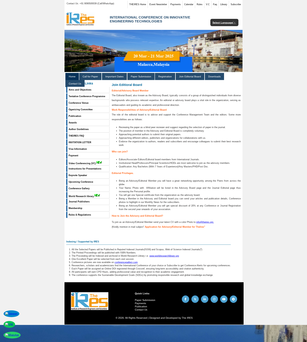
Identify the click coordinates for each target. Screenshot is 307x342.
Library (223, 4)
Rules (200, 4)
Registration (165, 76)
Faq (215, 4)
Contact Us (75, 83)
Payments (175, 4)
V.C (208, 4)
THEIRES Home (137, 4)
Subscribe (236, 4)
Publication (141, 306)
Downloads (214, 76)
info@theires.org (204, 222)
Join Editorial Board (190, 76)
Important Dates (114, 76)
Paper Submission (141, 76)
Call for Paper (90, 76)
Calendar (188, 4)
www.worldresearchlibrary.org (164, 255)
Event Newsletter (158, 4)
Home (72, 76)
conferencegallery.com (126, 262)
